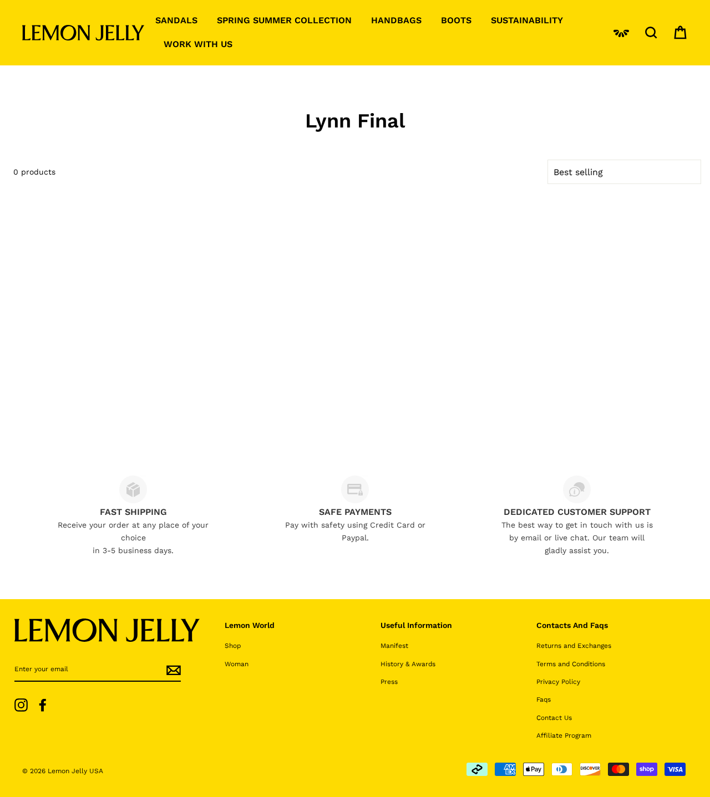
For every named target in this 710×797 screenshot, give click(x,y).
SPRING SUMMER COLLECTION (284, 20)
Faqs (543, 699)
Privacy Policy (558, 682)
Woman (236, 664)
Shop (233, 646)
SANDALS (176, 20)
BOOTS (456, 20)
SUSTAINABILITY (527, 20)
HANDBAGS (396, 20)
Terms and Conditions (570, 664)
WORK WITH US (198, 44)
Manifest (394, 646)
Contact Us (554, 718)
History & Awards (408, 664)
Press (389, 682)
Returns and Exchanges (573, 646)
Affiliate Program (563, 735)
